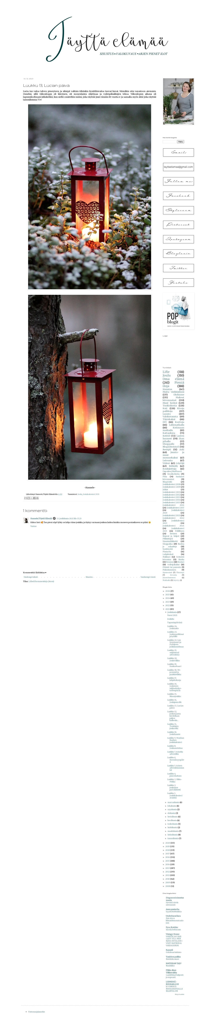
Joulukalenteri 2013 (171, 497)
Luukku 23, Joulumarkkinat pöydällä (175, 634)
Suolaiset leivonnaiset (173, 477)
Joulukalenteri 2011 (171, 492)
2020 (167, 843)
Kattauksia (169, 433)
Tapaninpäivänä (174, 622)
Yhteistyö (180, 572)
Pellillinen (179, 531)
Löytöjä (180, 463)
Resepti (167, 449)
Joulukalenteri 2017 (175, 508)
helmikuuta (173, 835)
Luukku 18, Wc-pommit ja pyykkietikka (174, 672)
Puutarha (167, 551)
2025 (167, 594)
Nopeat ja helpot (171, 536)
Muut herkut (170, 403)
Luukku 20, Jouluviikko (173, 659)
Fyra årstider (172, 927)
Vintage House (172, 934)
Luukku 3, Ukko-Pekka (174, 780)
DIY (165, 422)
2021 (167, 609)
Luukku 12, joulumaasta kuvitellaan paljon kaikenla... (174, 716)
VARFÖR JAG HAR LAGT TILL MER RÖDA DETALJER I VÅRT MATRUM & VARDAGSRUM (174, 941)
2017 (167, 853)
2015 (167, 861)
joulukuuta (172, 612)
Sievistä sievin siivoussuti (172, 903)
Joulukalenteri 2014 (171, 500)
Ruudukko (170, 966)
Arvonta (173, 575)
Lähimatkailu (176, 424)
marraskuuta (174, 802)
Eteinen (173, 533)
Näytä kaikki (179, 994)
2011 (167, 875)
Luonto (167, 414)
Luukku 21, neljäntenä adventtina (173, 652)
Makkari (166, 557)
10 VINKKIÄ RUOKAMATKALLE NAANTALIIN (174, 988)
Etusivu (89, 577)
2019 (167, 846)
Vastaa (33, 526)
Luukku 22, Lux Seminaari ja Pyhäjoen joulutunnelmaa (175, 643)
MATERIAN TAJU (173, 963)
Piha (165, 476)
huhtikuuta (173, 827)
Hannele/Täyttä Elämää (41, 518)
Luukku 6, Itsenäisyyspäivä (175, 759)
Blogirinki (167, 482)
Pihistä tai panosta (172, 567)
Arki (181, 449)
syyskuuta (172, 809)
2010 (167, 879)
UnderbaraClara (173, 916)
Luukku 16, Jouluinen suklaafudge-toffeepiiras (174, 687)
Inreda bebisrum (173, 930)
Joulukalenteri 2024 (173, 526)
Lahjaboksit (168, 554)
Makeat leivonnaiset (173, 399)
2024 (167, 598)
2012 (167, 872)
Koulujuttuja (169, 468)
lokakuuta (172, 806)
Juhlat (165, 489)
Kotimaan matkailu (173, 429)
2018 (167, 850)
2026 (167, 591)
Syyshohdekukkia (174, 912)
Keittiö (166, 435)
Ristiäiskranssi (172, 959)
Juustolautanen (169, 577)
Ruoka (181, 559)
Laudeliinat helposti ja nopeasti (174, 976)
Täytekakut (169, 419)
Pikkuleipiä (168, 539)
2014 (167, 864)
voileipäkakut (173, 564)
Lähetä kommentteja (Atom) (41, 581)
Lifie (166, 372)
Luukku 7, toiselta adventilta (175, 753)
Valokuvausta (170, 416)
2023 (167, 602)
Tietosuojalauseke (36, 1012)
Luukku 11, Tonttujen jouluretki (172, 726)
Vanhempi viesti (148, 577)
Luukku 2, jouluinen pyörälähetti (174, 787)
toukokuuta (173, 824)
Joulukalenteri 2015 (171, 502)
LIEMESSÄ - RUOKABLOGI (172, 983)
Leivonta (167, 460)
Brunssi (170, 562)
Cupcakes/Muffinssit (172, 471)
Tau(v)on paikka (173, 957)
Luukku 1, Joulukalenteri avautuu (174, 795)
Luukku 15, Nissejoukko (174, 695)
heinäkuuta (173, 817)
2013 (167, 868)
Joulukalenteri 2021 (91, 494)
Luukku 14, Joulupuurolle (174, 701)
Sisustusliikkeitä (170, 541)
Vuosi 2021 (172, 615)
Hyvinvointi (167, 572)
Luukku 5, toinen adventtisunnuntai (175, 767)
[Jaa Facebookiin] (34, 498)
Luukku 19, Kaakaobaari (174, 665)
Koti (165, 408)
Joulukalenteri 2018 (171, 484)
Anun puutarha (172, 909)
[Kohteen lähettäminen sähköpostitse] (25, 498)
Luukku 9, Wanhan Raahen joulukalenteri (175, 740)
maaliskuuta (173, 831)
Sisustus (167, 389)
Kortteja (179, 422)
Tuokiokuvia (170, 405)
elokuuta (172, 813)
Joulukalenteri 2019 (171, 487)
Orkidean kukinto (173, 952)
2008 (168, 886)
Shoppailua (168, 544)
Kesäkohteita (173, 474)
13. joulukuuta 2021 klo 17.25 (69, 518)
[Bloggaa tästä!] (28, 498)
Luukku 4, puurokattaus (174, 775)
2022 (167, 605)
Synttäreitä (168, 549)
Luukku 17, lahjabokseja (174, 679)
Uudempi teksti (31, 577)
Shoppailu (168, 444)
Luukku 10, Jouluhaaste (173, 733)
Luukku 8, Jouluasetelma (174, 747)
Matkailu (166, 580)
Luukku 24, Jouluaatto (173, 627)
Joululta (170, 619)
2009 (168, 882)
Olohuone (178, 394)
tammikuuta (173, 838)
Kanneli (169, 950)
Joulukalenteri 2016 (173, 505)
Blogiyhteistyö (171, 446)
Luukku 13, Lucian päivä (175, 707)
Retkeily (173, 466)
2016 (167, 857)
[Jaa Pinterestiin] (37, 498)
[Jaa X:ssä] (31, 498)
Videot (166, 463)
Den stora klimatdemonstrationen (175, 920)
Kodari (181, 562)
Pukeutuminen (169, 570)
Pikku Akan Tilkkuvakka (171, 971)
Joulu (80, 494)
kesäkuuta (172, 820)
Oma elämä (173, 379)
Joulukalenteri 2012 (171, 495)
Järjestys (176, 580)
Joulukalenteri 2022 (173, 518)
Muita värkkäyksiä (173, 391)
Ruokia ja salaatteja (173, 545)
